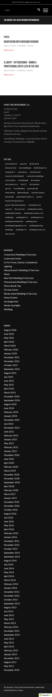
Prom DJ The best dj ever (14, 201)
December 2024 (11, 396)
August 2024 (10, 404)
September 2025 (12, 369)
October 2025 (11, 365)
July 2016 (8, 517)
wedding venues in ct (37, 230)
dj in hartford (34, 184)
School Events (10, 297)
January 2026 (10, 353)
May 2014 (9, 572)
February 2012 (11, 650)
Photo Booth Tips (12, 286)
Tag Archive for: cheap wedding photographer (21, 20)
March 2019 (10, 470)
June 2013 (9, 615)
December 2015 (11, 541)
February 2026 (11, 349)
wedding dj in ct (22, 217)
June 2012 (9, 638)
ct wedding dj (23, 180)
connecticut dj (35, 172)
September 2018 (12, 482)
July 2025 (8, 377)
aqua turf (23, 164)
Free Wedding (19, 188)
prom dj (39, 197)
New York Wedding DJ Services (19, 278)
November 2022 (11, 427)
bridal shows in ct (40, 168)
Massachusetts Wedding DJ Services (21, 270)
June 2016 (9, 521)
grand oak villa (32, 188)
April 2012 (9, 646)
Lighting (8, 266)
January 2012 (10, 654)
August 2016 (10, 513)
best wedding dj (25, 168)
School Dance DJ (34, 205)
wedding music (31, 221)
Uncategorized (11, 301)
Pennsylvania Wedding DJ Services (20, 282)
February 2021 (11, 447)
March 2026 (10, 345)
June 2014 (9, 568)
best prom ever (10, 168)
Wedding (22, 46)
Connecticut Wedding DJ (14, 176)
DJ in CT (24, 184)
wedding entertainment (14, 221)
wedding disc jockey (35, 209)
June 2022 (9, 431)
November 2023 (11, 420)
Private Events (11, 289)
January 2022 (10, 439)
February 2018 (11, 490)
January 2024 (10, 416)
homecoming (10, 192)
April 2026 (9, 341)
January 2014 (10, 588)
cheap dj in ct (10, 172)
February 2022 (11, 435)
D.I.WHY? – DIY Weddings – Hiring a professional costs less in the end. (21, 64)
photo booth (9, 197)
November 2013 (11, 595)
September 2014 (12, 556)
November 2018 (11, 478)
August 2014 (10, 560)
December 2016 (11, 502)
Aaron (31, 46)
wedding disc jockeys (13, 213)
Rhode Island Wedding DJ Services (20, 293)
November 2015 (11, 545)
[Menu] (44, 10)
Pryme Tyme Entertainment (24, 687)
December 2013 (11, 591)
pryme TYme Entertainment (15, 205)
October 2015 (11, 548)
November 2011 (11, 658)
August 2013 (10, 607)
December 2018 (11, 474)
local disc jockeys (37, 192)
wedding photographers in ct (16, 225)
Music (7, 274)
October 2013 (11, 599)
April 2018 (9, 486)
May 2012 (9, 642)
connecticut (22, 172)
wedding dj (9, 217)
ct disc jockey (10, 180)
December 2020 (11, 455)
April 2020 (9, 463)
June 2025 (9, 380)
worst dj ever (10, 234)
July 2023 (8, 423)
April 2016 (9, 529)
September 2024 (12, 400)
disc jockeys (35, 180)
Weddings (9, 230)
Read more (8, 50)
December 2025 (11, 357)
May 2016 (9, 525)
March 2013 (10, 623)
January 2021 (10, 451)
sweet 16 (8, 209)
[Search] (37, 10)
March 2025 (10, 392)
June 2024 (9, 408)
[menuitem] (37, 10)
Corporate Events (12, 258)
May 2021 (9, 443)
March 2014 (10, 580)
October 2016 (11, 509)
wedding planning (36, 225)
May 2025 (9, 384)
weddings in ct (21, 230)
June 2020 (9, 459)
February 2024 (11, 412)
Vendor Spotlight (12, 305)
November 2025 (11, 361)
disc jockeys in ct (11, 184)
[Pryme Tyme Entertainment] (21, 10)
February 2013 (11, 627)
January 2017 (10, 498)
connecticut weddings (35, 176)
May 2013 (9, 619)
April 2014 (9, 576)
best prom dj (34, 164)
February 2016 (11, 533)
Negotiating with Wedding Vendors (21, 42)
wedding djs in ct (37, 217)
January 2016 (10, 537)
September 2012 (12, 634)
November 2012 (11, 631)
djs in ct (8, 188)
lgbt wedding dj (23, 192)
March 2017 (10, 494)
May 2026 (9, 337)
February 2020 (11, 466)
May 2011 (9, 666)
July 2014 (8, 564)
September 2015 (12, 552)
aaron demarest (11, 164)
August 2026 (10, 330)
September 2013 (12, 603)
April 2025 (9, 388)
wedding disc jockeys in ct (33, 213)
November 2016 (11, 506)
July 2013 (8, 611)
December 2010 (11, 670)
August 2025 (10, 373)
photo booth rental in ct (25, 197)
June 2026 (9, 334)
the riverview (20, 209)
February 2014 (11, 584)
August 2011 (10, 662)
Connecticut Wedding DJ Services (20, 254)
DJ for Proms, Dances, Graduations (21, 262)
